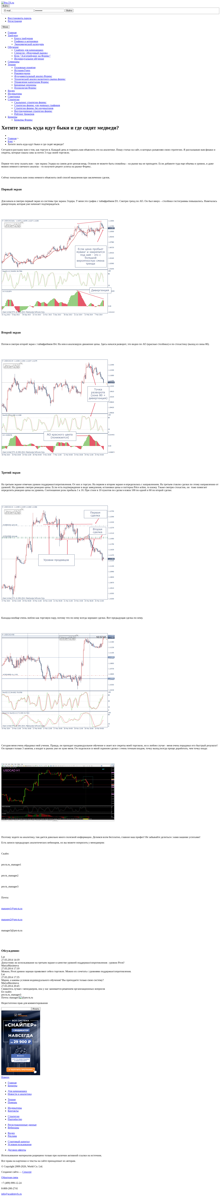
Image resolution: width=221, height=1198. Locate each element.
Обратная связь (9, 1177)
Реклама (12, 1136)
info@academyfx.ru (11, 1194)
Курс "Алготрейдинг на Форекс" (32, 55)
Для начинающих (17, 1091)
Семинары (13, 61)
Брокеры (12, 117)
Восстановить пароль (19, 18)
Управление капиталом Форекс (31, 82)
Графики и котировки (26, 41)
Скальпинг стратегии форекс (30, 102)
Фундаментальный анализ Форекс (33, 76)
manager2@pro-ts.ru (11, 919)
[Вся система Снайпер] (20, 1074)
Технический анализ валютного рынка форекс (40, 79)
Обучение (13, 47)
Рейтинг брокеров (24, 114)
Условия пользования (19, 1144)
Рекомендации (22, 73)
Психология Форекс (25, 87)
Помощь (12, 1102)
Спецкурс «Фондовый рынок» (31, 53)
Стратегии (13, 99)
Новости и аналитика (20, 1094)
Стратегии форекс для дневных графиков (37, 105)
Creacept (26, 1172)
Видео (11, 90)
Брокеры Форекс (23, 119)
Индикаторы (15, 93)
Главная (12, 32)
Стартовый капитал (19, 1141)
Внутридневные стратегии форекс (33, 111)
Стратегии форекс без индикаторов (33, 108)
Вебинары (13, 1127)
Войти (5, 6)
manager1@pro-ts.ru (11, 908)
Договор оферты (17, 1150)
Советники (14, 96)
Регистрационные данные (22, 1124)
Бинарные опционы (25, 85)
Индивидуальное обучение (29, 58)
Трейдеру (13, 35)
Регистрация (15, 21)
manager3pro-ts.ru (21, 997)
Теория (12, 64)
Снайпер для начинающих (28, 50)
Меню (5, 27)
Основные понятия (24, 67)
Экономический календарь (29, 44)
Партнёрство (15, 1119)
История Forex (22, 70)
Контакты (13, 1110)
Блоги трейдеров (23, 38)
